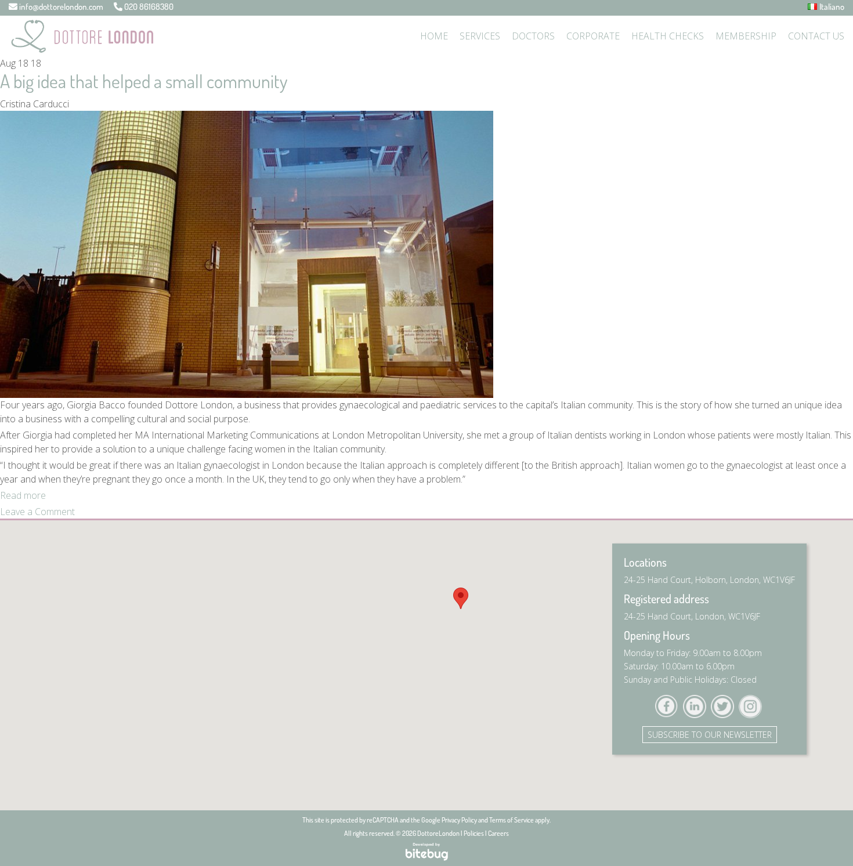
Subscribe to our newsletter (710, 734)
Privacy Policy (459, 820)
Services (480, 36)
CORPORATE (593, 36)
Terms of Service (511, 820)
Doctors (533, 36)
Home (434, 36)
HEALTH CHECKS (667, 36)
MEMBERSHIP (745, 36)
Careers (498, 833)
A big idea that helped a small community (143, 81)
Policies (474, 833)
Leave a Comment (37, 511)
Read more (23, 495)
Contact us (816, 36)
